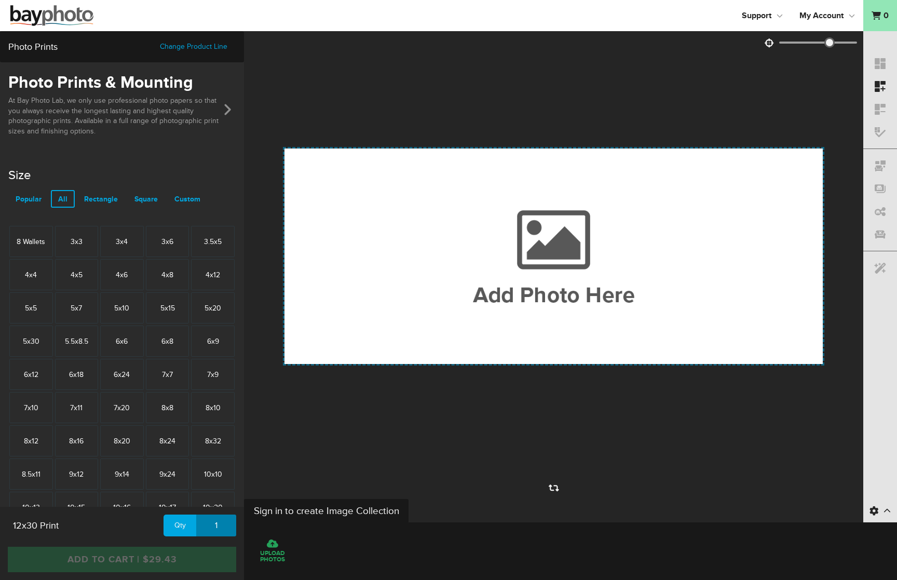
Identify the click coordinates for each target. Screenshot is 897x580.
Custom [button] (187, 199)
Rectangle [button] (101, 199)
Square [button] (146, 199)
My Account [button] (821, 15)
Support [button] (756, 15)
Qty (180, 525)
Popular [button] (29, 199)
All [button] (62, 199)
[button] (880, 15)
